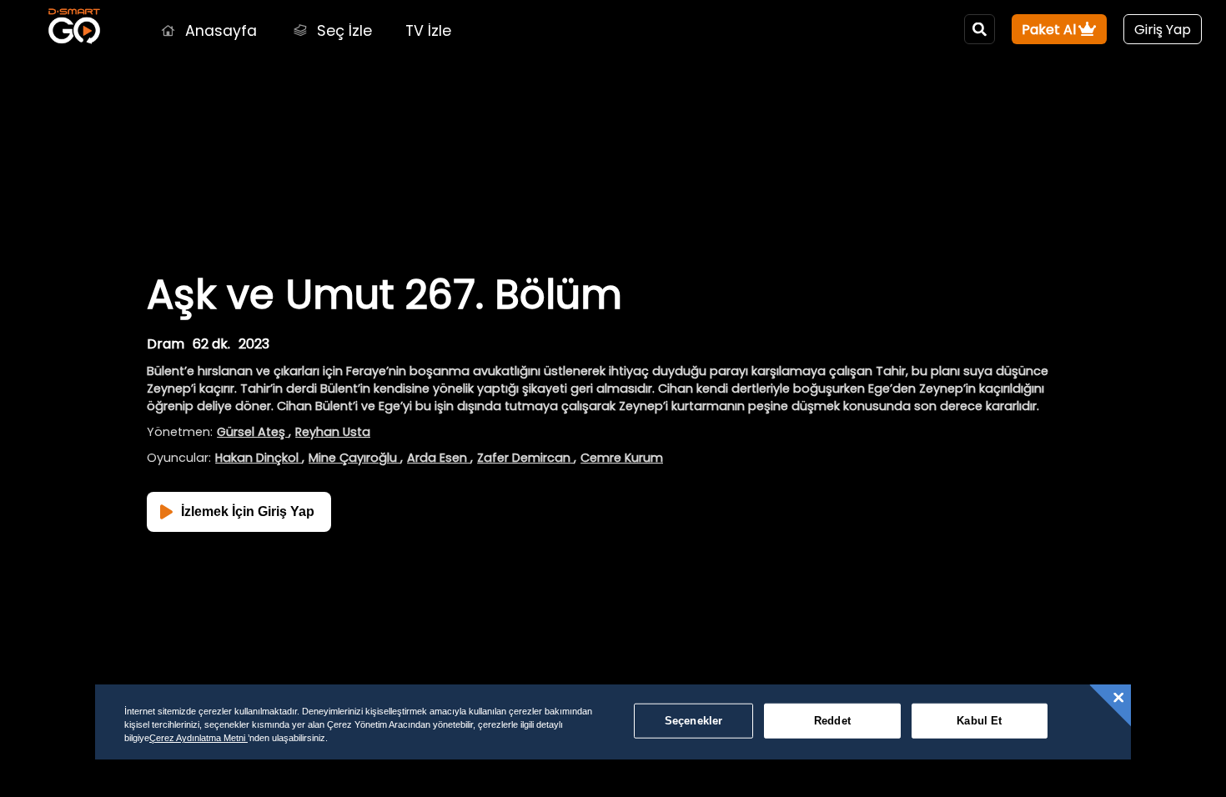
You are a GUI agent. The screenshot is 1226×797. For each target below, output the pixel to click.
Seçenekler (693, 720)
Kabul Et (979, 720)
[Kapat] (1118, 697)
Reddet (832, 720)
